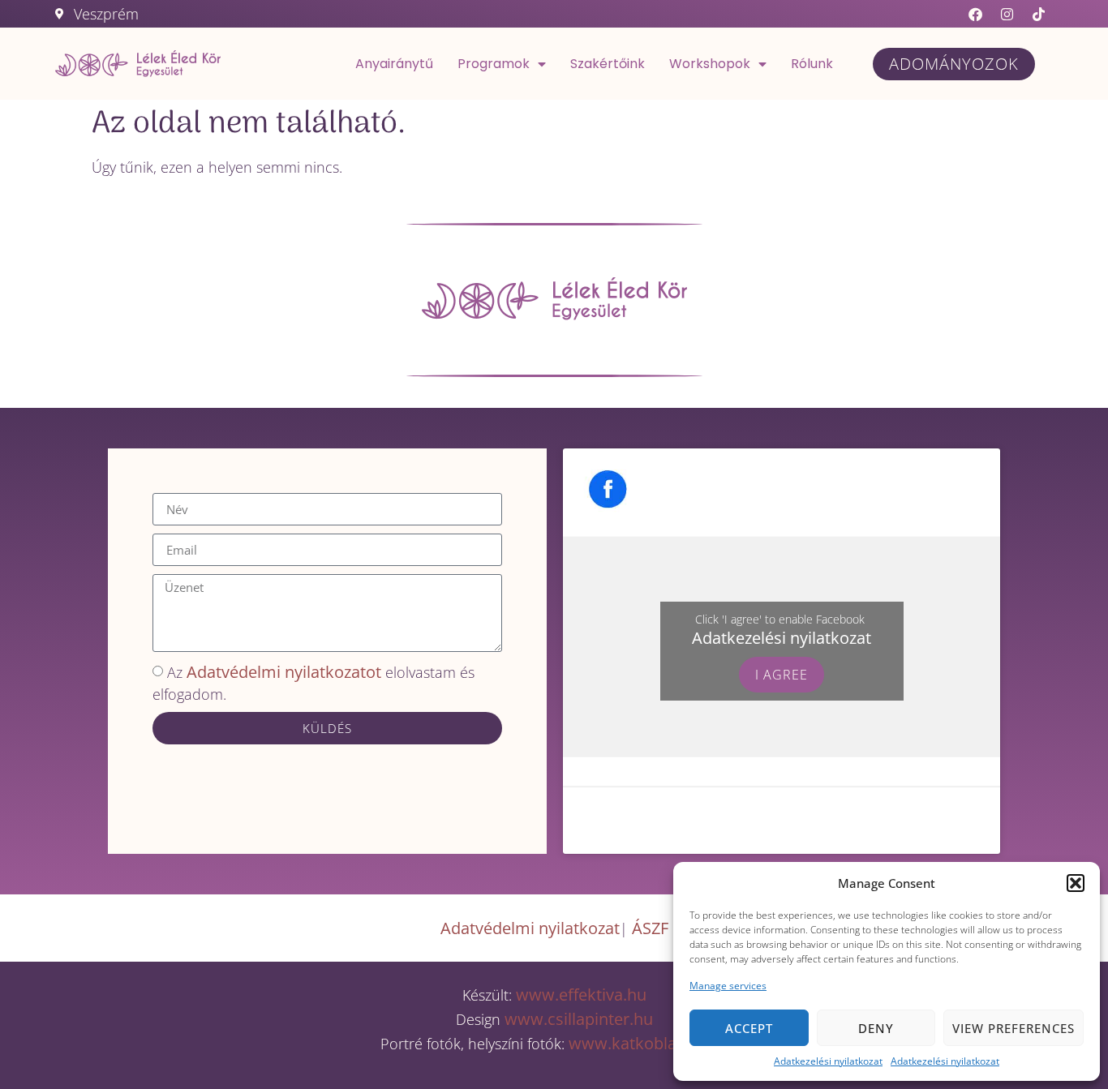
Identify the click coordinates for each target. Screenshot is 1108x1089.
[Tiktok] (1039, 14)
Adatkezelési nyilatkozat (828, 1061)
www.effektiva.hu (579, 994)
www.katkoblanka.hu (648, 1043)
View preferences (1013, 1028)
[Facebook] (976, 14)
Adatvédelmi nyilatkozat (530, 928)
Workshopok (709, 63)
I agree (781, 675)
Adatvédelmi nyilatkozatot (284, 672)
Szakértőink (607, 63)
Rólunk (812, 63)
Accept (749, 1028)
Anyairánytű (394, 63)
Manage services (728, 986)
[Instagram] (1007, 14)
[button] (1075, 883)
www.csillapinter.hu (579, 1019)
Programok (493, 63)
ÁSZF (650, 928)
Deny (876, 1028)
